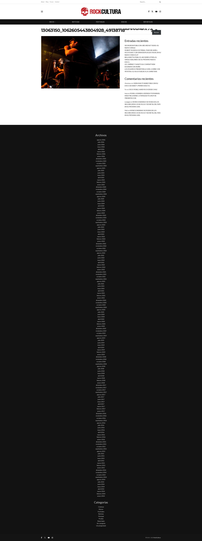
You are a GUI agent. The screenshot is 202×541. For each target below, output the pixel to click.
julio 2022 (101, 255)
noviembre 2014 (101, 472)
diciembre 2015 (101, 442)
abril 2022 (101, 262)
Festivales (100, 22)
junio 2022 (101, 258)
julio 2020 (101, 312)
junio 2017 (101, 399)
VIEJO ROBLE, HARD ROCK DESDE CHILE (143, 89)
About (42, 2)
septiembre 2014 (101, 477)
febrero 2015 (101, 465)
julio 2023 (101, 227)
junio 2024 (101, 201)
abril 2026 (101, 149)
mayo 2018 (101, 373)
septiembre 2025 (101, 166)
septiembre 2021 (101, 279)
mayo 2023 (101, 232)
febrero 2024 (101, 210)
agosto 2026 (101, 140)
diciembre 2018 (101, 357)
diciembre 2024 (101, 187)
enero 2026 (101, 156)
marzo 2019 (101, 350)
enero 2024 (101, 213)
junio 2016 (101, 427)
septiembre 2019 (101, 336)
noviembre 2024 (101, 189)
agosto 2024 (101, 196)
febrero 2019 (101, 352)
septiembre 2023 (101, 222)
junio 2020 (101, 314)
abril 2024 (101, 206)
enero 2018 (101, 383)
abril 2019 (101, 347)
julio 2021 (101, 284)
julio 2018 (101, 368)
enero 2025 (101, 185)
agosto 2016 (101, 423)
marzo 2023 (101, 236)
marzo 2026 (101, 151)
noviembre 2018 (101, 359)
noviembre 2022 (101, 246)
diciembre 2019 (101, 328)
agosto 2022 (101, 253)
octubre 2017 (101, 390)
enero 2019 (101, 354)
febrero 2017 (101, 409)
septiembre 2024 (101, 194)
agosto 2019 (101, 338)
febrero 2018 (101, 380)
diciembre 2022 (101, 243)
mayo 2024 (101, 203)
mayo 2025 (101, 175)
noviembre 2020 (101, 302)
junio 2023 (101, 229)
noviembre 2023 (101, 217)
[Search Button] (159, 2)
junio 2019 (101, 343)
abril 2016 (101, 432)
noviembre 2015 (101, 444)
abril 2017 (101, 404)
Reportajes (148, 22)
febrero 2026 (101, 154)
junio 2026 (101, 144)
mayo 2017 (101, 402)
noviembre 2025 (101, 161)
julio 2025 (101, 170)
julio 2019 (101, 340)
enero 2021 (101, 298)
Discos (124, 22)
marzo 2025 (101, 180)
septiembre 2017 (101, 392)
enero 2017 (101, 411)
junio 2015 (101, 456)
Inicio (51, 22)
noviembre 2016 (101, 416)
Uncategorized (101, 526)
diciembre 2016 (101, 413)
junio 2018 (101, 371)
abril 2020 (101, 319)
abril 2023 (101, 234)
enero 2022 (101, 269)
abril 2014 (101, 489)
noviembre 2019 (101, 331)
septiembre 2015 (101, 449)
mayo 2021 (101, 288)
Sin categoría (101, 523)
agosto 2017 (101, 394)
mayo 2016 (101, 430)
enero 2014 (101, 496)
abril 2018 (101, 376)
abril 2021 (101, 291)
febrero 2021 (101, 295)
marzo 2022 (101, 265)
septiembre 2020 (101, 307)
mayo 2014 (101, 487)
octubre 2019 (101, 333)
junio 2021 (101, 286)
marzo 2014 (101, 491)
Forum (52, 2)
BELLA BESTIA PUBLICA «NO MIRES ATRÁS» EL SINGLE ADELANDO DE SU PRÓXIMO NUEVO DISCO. (141, 59)
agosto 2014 (101, 479)
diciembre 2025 (101, 159)
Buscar (127, 29)
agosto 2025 (101, 168)
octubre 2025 (101, 163)
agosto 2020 (101, 310)
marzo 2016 (101, 435)
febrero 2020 (101, 324)
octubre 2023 (101, 220)
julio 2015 (101, 453)
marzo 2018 (101, 378)
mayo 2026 (101, 147)
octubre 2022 (101, 248)
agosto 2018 (101, 366)
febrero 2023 (101, 239)
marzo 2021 (101, 293)
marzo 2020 (101, 321)
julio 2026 (101, 142)
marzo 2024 (101, 208)
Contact (57, 2)
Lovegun (127, 102)
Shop (47, 2)
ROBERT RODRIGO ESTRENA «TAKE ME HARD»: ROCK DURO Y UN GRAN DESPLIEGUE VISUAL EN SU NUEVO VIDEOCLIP (143, 52)
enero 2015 (101, 468)
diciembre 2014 (101, 470)
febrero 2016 (101, 437)
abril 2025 (101, 177)
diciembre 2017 (101, 385)
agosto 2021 (101, 281)
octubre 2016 (101, 418)
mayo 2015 (101, 458)
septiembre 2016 (101, 420)
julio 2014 (101, 482)
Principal (101, 516)
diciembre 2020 (101, 300)
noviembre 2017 (101, 387)
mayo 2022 (101, 260)
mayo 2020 (101, 317)
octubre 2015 (101, 446)
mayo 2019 (101, 345)
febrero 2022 (101, 267)
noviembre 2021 (101, 274)
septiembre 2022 (101, 251)
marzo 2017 (101, 406)
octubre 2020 (101, 305)
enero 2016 (101, 439)
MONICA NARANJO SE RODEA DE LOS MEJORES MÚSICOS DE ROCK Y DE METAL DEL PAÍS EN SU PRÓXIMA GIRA (142, 104)
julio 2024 (101, 199)
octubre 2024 (101, 192)
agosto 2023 (101, 225)
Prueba (101, 519)
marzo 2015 (101, 463)
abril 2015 (101, 461)
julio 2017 (101, 397)
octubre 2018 (101, 361)
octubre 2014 (101, 475)
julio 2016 (101, 425)
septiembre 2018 (101, 364)
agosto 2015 (101, 451)
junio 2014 (101, 484)
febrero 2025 (101, 182)
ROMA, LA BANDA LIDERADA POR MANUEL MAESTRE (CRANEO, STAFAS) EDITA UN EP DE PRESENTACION (142, 95)
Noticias (75, 22)
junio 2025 (101, 173)
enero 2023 (101, 241)
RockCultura (157, 537)
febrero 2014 (101, 494)
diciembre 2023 (101, 215)
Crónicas (101, 507)
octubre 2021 (101, 276)
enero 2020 (101, 326)
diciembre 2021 (101, 272)
